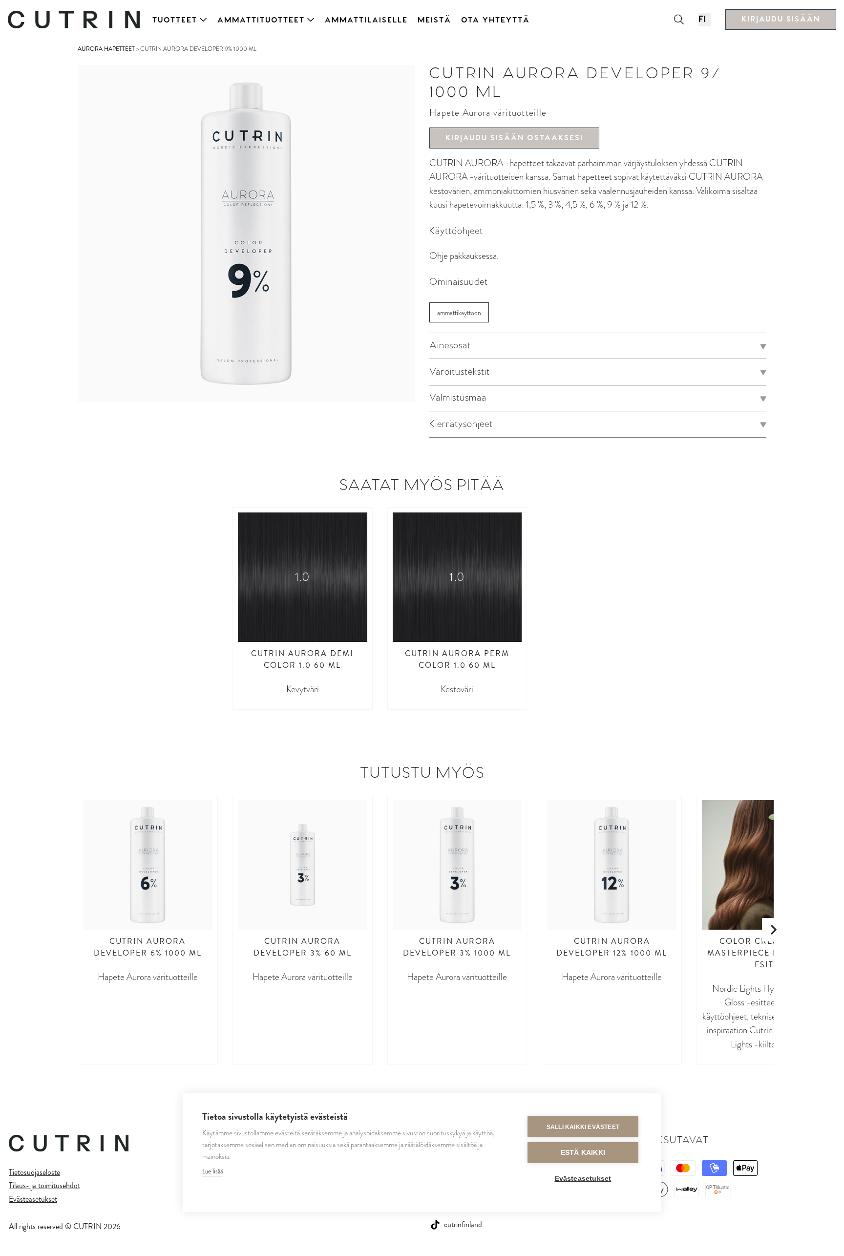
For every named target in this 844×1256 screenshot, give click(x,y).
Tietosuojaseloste (34, 1172)
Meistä (434, 20)
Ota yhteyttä (495, 20)
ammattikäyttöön (459, 313)
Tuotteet (174, 20)
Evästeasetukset (33, 1199)
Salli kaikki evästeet (583, 1127)
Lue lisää (212, 1171)
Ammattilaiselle (366, 20)
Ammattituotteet (261, 20)
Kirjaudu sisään (780, 19)
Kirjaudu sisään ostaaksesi (514, 138)
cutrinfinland (463, 1224)
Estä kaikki (583, 1152)
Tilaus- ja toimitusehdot (44, 1185)
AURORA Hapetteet (106, 48)
